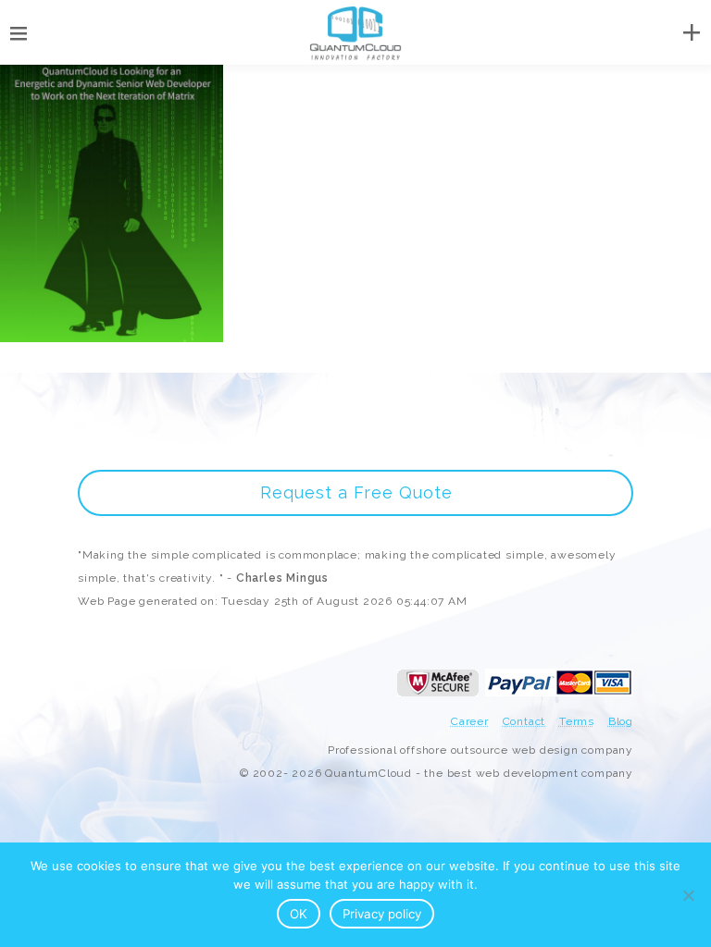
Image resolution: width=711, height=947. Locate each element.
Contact (524, 721)
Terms (576, 721)
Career (470, 721)
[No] (688, 895)
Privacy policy (382, 913)
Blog (620, 721)
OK (298, 913)
